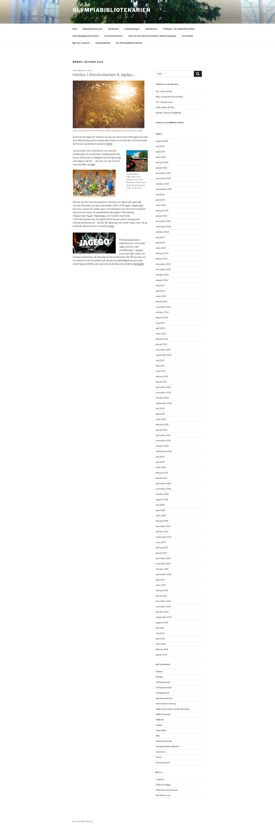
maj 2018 (160, 505)
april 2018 (160, 510)
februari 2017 (162, 547)
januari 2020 (161, 430)
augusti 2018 (162, 499)
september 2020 (164, 403)
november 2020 (163, 392)
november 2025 (163, 178)
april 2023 (160, 291)
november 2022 (163, 307)
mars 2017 (161, 542)
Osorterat (160, 752)
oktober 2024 (162, 232)
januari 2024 (161, 258)
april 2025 (160, 200)
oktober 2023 (162, 274)
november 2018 (163, 489)
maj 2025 (160, 194)
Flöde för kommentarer (167, 790)
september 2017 (163, 537)
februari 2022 (162, 339)
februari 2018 (162, 521)
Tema (158, 757)
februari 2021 (162, 376)
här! (93, 164)
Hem (74, 29)
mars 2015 (161, 585)
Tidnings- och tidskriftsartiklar (179, 29)
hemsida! (139, 264)
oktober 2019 (162, 446)
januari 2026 (161, 168)
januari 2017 (161, 553)
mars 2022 (161, 333)
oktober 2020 (162, 398)
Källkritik (160, 719)
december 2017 (163, 526)
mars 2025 (161, 205)
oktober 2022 (162, 312)
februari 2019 (162, 473)
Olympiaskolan (102, 43)
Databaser (113, 29)
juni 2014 (160, 628)
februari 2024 (162, 253)
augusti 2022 (162, 317)
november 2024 (163, 226)
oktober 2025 (162, 184)
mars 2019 (161, 467)
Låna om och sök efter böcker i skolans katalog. (152, 36)
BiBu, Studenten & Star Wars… (170, 96)
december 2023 (163, 264)
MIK (158, 736)
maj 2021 (160, 360)
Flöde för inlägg (163, 784)
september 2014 (164, 617)
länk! (109, 144)
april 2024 (160, 242)
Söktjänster (151, 29)
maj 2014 (160, 633)
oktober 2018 (162, 494)
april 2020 (160, 414)
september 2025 (164, 189)
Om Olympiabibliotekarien (129, 43)
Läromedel (187, 36)
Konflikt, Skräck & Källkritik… (169, 112)
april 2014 (160, 638)
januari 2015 (161, 596)
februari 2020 (162, 424)
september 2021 (163, 355)
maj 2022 (160, 323)
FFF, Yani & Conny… (165, 102)
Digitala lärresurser (93, 29)
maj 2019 (160, 457)
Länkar (159, 725)
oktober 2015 (162, 569)
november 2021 (163, 349)
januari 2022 (161, 344)
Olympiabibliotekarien (112, 10)
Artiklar (159, 671)
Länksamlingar (132, 29)
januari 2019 (161, 478)
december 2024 (163, 221)
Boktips (159, 677)
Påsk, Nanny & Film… (165, 107)
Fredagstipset (162, 693)
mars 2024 (161, 248)
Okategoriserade (164, 741)
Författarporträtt (164, 687)
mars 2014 (161, 644)
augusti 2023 (162, 280)
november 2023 (163, 269)
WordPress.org (163, 795)
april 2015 (160, 580)
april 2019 (160, 462)
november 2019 (163, 440)
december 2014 (163, 601)
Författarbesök (163, 682)
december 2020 (163, 387)
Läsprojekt (161, 730)
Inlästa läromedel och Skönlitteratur (173, 709)
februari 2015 (162, 590)
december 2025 (163, 173)
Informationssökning (166, 703)
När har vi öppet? (81, 43)
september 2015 (164, 574)
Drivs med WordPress (82, 821)
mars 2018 (161, 515)
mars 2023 (161, 296)
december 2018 (163, 483)
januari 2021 (161, 382)
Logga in (160, 779)
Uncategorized (163, 762)
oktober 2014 (162, 612)
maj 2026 (160, 146)
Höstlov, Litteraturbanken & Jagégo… (103, 74)
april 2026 (160, 151)
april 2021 (160, 365)
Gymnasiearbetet (113, 36)
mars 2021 (161, 371)
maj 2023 (160, 285)
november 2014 (163, 606)
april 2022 (160, 328)
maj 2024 (160, 237)
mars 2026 (161, 157)
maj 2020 (160, 408)
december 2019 (163, 435)
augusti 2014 (162, 622)
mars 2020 (161, 419)
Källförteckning (163, 714)
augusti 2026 (162, 141)
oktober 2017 (162, 531)
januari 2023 (161, 301)
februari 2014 (162, 649)
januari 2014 (161, 654)
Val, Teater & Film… (165, 91)
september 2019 (164, 451)
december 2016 (163, 558)
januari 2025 (161, 216)
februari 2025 (162, 210)
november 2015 (163, 563)
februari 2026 (162, 162)
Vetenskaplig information (85, 36)
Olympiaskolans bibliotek (167, 746)
